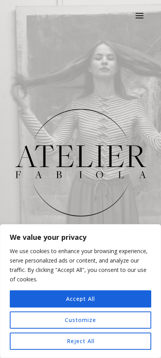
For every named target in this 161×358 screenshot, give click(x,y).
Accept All (80, 298)
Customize (80, 320)
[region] (80, 291)
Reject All (81, 341)
